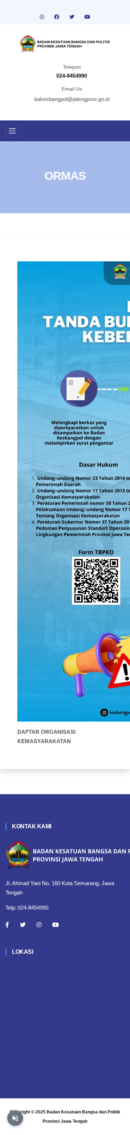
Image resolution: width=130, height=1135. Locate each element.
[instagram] (42, 17)
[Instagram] (39, 924)
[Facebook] (7, 924)
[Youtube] (56, 924)
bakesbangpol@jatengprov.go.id (71, 99)
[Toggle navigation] (12, 131)
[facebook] (57, 17)
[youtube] (87, 17)
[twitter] (72, 17)
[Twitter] (22, 924)
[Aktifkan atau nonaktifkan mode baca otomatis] (15, 1118)
